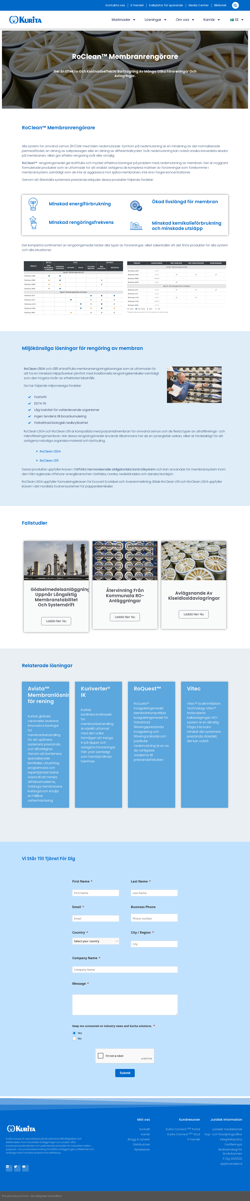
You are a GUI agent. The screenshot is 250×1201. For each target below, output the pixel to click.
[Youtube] (25, 1168)
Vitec (194, 688)
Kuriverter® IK (95, 691)
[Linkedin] (9, 1168)
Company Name (84, 958)
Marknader (121, 19)
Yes (80, 1033)
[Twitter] (17, 1168)
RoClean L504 (50, 451)
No (79, 1038)
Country (78, 932)
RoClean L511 (49, 460)
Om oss (182, 19)
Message (79, 983)
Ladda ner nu (56, 621)
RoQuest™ (147, 688)
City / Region (141, 932)
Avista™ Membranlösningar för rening (54, 695)
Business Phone (143, 907)
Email (76, 907)
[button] (235, 5)
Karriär (209, 19)
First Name (80, 881)
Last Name (139, 881)
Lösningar (153, 19)
